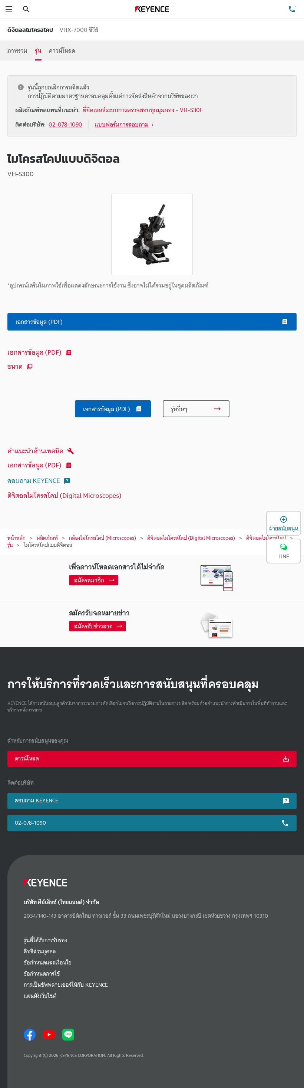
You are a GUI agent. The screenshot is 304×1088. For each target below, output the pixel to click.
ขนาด (15, 366)
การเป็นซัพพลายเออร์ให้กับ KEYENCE (66, 985)
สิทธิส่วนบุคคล (40, 952)
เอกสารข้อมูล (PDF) (34, 352)
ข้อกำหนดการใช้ (42, 974)
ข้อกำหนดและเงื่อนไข (48, 963)
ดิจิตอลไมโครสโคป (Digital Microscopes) (64, 495)
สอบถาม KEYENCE (33, 480)
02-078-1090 (30, 823)
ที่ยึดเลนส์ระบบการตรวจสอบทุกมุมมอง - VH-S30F (143, 110)
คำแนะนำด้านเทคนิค (35, 451)
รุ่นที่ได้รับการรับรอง (45, 940)
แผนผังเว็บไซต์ (40, 996)
